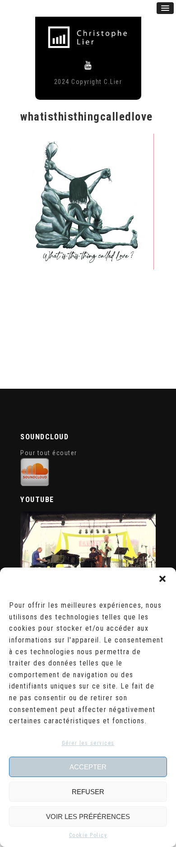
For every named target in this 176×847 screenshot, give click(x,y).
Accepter (88, 767)
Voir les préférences (88, 816)
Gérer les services (88, 743)
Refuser (88, 792)
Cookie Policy (88, 835)
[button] (162, 578)
